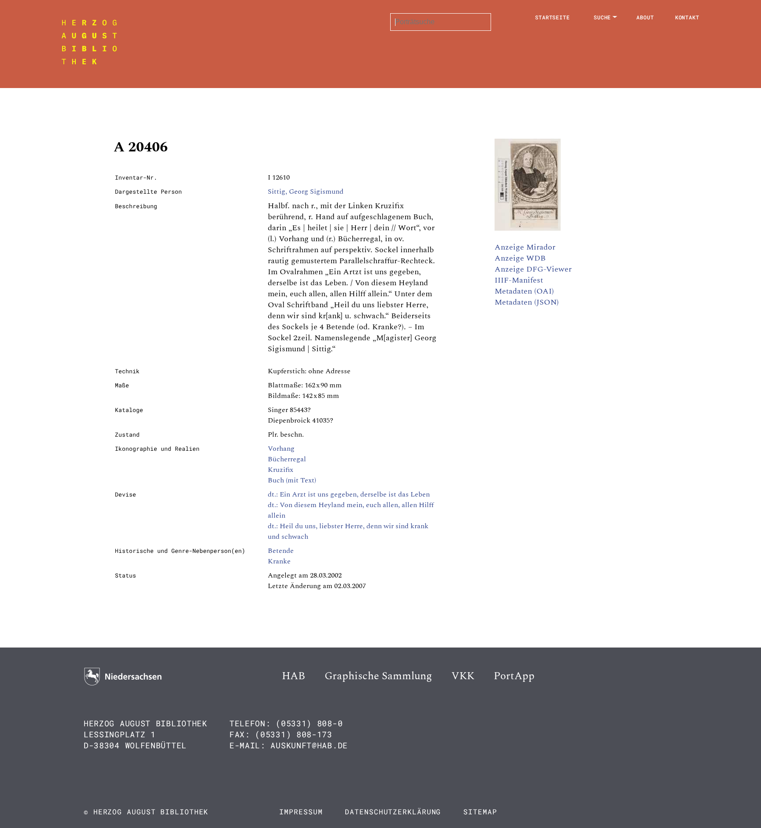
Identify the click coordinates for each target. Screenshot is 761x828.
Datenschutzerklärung (393, 811)
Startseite (552, 17)
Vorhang (281, 448)
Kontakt (687, 17)
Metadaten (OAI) (524, 291)
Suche (602, 17)
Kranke (279, 561)
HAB (293, 676)
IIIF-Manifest (519, 280)
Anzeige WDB (520, 258)
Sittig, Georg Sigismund (306, 191)
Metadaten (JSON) (527, 302)
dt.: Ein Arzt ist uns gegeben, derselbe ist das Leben (349, 494)
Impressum (300, 811)
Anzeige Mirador (525, 247)
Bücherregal (287, 459)
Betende (281, 550)
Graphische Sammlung (378, 676)
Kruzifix (280, 469)
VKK (462, 676)
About (645, 17)
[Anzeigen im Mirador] (528, 228)
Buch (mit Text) (292, 480)
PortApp (514, 676)
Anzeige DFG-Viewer (533, 269)
